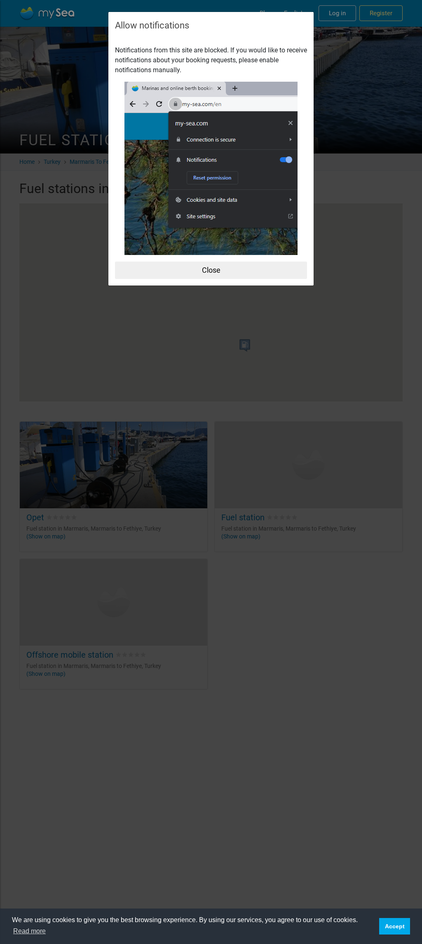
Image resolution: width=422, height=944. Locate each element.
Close (211, 270)
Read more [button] (29, 931)
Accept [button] (395, 926)
